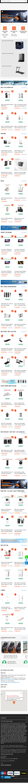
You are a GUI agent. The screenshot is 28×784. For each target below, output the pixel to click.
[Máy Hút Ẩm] (14, 542)
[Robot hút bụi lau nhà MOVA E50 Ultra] (20, 216)
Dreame (3, 133)
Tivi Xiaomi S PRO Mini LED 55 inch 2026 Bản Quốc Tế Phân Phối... (6, 250)
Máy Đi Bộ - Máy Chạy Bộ (8, 331)
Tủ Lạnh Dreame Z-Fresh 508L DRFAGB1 (20, 530)
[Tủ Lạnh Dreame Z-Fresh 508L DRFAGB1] (20, 527)
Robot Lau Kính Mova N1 (20, 198)
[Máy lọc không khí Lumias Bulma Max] (7, 625)
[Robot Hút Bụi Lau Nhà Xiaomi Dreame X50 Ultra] (7, 170)
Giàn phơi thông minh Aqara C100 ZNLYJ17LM (6, 403)
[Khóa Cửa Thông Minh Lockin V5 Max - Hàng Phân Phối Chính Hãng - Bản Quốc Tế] (20, 421)
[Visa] (10, 774)
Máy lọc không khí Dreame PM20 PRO (7, 105)
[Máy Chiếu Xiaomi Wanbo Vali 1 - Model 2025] (20, 322)
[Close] (21, 693)
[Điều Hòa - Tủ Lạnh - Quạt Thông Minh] (14, 488)
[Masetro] (4, 774)
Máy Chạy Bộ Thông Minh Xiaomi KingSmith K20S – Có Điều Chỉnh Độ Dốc (20, 371)
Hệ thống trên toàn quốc (23, 32)
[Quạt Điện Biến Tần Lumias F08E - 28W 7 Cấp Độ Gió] (7, 605)
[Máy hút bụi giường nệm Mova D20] (7, 195)
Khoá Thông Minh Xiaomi (8, 386)
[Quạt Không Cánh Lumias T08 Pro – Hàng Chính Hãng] (20, 605)
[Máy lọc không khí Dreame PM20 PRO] (7, 102)
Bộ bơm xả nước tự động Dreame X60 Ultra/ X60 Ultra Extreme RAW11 (20, 173)
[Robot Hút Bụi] (14, 58)
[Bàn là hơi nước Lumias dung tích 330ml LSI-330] (20, 625)
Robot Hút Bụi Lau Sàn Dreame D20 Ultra (19, 151)
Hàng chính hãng (5, 32)
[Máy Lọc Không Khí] (14, 84)
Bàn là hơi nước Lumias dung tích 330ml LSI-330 (20, 628)
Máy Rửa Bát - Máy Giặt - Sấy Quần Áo (13, 432)
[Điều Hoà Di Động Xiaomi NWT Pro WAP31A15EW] (7, 527)
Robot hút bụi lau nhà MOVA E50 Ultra (19, 219)
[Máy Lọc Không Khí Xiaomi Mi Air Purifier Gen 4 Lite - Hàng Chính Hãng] (20, 124)
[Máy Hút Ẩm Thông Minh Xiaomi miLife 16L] (7, 560)
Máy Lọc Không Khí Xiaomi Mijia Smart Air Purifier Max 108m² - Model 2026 (20, 105)
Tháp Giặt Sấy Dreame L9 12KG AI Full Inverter (7, 472)
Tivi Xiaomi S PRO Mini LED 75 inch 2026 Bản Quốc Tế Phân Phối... (19, 250)
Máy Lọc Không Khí (7, 87)
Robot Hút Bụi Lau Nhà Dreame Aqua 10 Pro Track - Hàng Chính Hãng (7, 151)
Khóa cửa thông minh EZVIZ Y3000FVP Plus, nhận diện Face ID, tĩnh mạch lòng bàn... (19, 403)
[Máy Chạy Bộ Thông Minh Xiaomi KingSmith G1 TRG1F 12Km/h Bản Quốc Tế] (20, 346)
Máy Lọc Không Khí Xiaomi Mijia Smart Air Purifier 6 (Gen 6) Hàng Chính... (7, 127)
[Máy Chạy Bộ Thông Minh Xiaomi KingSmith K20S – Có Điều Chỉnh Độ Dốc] (20, 368)
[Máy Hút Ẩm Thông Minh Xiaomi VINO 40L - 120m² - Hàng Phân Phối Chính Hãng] (20, 580)
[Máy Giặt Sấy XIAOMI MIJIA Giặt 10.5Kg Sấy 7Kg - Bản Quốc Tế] (20, 448)
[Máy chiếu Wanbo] (14, 45)
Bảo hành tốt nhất (14, 32)
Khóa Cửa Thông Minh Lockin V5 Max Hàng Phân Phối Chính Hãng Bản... (20, 424)
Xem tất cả (24, 87)
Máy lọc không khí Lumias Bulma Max (7, 628)
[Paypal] (17, 774)
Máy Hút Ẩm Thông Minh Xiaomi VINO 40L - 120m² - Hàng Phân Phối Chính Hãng (20, 583)
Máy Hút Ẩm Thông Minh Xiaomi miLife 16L (6, 563)
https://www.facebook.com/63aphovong (10, 682)
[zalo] (26, 562)
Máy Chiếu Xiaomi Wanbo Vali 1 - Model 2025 (20, 325)
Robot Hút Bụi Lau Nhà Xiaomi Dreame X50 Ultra (7, 173)
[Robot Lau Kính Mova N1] (20, 195)
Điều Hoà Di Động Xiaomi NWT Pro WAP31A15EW (7, 530)
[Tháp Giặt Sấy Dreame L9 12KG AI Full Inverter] (7, 469)
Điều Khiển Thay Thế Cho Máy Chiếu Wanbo (7, 304)
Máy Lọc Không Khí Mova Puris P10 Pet (7, 219)
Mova (2, 181)
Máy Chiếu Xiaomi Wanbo (8, 286)
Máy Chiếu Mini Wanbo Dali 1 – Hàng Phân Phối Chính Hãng (20, 304)
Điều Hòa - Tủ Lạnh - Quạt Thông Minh (12, 491)
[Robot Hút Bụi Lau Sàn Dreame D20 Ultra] (20, 148)
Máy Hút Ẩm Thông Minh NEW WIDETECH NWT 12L (20, 563)
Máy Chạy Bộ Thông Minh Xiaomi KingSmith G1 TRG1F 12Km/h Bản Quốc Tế (20, 349)
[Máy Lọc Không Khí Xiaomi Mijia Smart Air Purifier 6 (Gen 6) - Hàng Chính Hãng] (7, 124)
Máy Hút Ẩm (4, 545)
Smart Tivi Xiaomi (6, 232)
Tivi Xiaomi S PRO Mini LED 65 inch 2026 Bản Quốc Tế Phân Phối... (6, 272)
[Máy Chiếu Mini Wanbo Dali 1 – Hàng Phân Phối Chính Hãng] (20, 301)
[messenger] (26, 559)
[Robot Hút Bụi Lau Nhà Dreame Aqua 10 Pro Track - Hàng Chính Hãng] (7, 148)
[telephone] (26, 556)
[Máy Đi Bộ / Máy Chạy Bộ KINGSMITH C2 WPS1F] (7, 346)
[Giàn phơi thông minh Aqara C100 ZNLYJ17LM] (7, 400)
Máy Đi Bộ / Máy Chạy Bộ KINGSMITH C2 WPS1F (7, 349)
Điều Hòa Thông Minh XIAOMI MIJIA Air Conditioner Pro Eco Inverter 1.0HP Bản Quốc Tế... (7, 510)
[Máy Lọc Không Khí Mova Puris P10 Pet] (7, 216)
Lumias (3, 590)
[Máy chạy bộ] (14, 71)
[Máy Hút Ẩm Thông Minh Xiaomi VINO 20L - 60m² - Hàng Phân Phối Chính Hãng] (7, 580)
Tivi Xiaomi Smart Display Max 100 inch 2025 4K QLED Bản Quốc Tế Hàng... (20, 272)
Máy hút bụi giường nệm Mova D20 (6, 198)
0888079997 (12, 760)
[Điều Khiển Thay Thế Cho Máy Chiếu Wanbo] (7, 301)
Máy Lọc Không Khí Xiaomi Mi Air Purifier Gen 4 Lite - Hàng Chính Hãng (20, 127)
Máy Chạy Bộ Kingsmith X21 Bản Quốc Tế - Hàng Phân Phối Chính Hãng (7, 371)
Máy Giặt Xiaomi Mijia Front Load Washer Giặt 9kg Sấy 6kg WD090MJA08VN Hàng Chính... (19, 473)
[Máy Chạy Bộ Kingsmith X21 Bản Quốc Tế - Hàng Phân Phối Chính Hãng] (7, 368)
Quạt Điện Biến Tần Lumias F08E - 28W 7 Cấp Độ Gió (7, 608)
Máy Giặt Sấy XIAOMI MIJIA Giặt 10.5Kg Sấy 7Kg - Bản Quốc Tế (20, 451)
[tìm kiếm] (25, 1)
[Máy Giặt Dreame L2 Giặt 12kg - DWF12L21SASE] (7, 448)
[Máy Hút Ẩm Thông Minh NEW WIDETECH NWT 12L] (20, 560)
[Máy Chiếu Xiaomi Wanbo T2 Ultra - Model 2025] (7, 322)
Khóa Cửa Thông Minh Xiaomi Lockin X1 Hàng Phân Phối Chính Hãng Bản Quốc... (6, 424)
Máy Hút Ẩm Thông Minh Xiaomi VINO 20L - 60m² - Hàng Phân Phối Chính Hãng (7, 583)
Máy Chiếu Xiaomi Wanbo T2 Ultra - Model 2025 (7, 325)
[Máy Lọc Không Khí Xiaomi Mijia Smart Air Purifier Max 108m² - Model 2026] (20, 102)
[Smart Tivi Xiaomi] (14, 229)
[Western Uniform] (23, 774)
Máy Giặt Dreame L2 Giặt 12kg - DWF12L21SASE (7, 451)
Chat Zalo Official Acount (8, 679)
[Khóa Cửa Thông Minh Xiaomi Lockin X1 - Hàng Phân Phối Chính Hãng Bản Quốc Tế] (7, 421)
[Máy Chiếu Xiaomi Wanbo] (14, 284)
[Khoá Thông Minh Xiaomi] (14, 383)
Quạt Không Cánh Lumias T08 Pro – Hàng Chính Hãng (20, 608)
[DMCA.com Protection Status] (14, 776)
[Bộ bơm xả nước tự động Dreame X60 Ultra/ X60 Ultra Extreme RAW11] (20, 170)
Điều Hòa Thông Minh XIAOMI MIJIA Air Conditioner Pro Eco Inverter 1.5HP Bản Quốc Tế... (20, 510)
